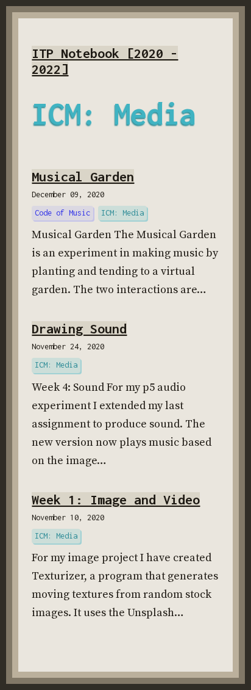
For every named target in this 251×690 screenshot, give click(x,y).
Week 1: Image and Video (116, 499)
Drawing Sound (79, 328)
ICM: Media (122, 212)
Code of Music (62, 212)
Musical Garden (83, 176)
